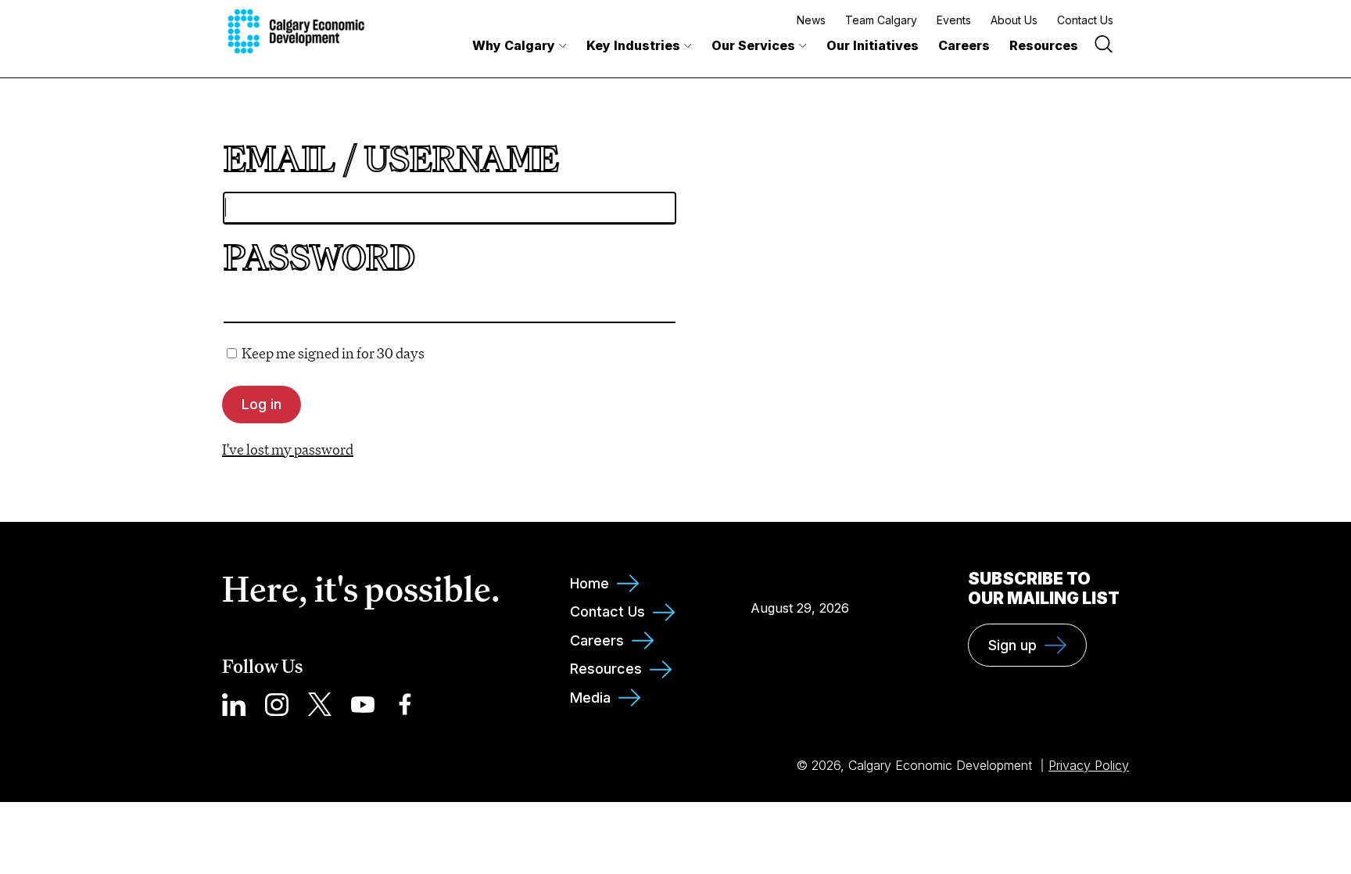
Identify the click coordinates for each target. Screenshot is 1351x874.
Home (589, 583)
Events (954, 20)
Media (590, 697)
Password (319, 257)
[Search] (1104, 45)
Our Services (753, 45)
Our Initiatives (872, 45)
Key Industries (633, 45)
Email (279, 158)
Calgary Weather (800, 573)
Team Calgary (881, 20)
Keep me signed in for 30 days (333, 352)
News (811, 20)
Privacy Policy (1088, 765)
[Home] (296, 31)
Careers (964, 45)
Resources (1043, 45)
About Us (1014, 20)
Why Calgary (513, 45)
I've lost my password (287, 449)
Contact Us (1085, 20)
